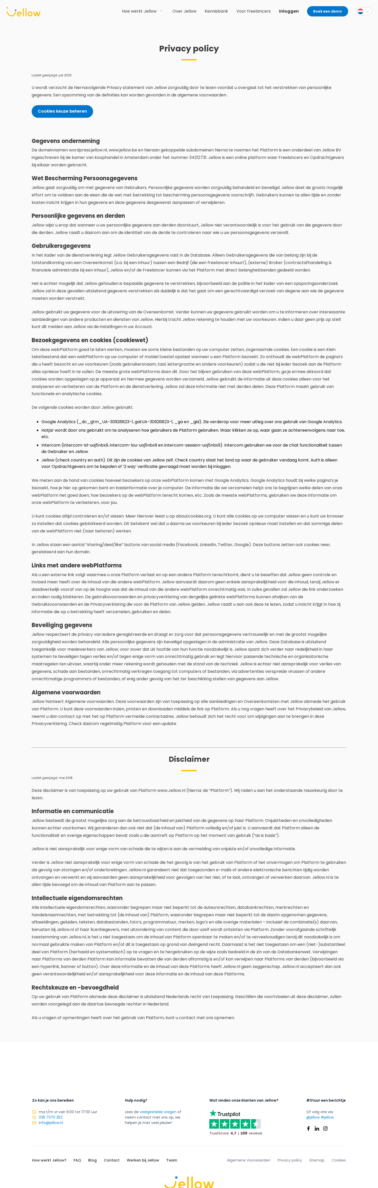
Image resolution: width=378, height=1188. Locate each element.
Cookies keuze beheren (62, 111)
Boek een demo (327, 11)
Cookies (339, 1160)
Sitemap (317, 1160)
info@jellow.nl (51, 1122)
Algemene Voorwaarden (249, 1160)
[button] (364, 11)
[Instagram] (325, 1128)
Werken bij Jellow (143, 1160)
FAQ (77, 1160)
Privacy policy (290, 1160)
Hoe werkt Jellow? (49, 1160)
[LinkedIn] (317, 1128)
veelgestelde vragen (158, 1111)
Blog (92, 1160)
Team (171, 1160)
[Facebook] (308, 1128)
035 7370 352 (50, 1117)
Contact (112, 1160)
